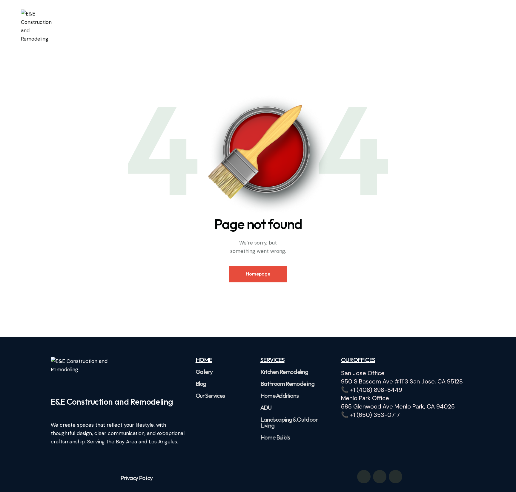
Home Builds (275, 437)
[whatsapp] (379, 476)
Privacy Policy (136, 478)
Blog (201, 384)
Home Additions (279, 396)
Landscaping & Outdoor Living (289, 422)
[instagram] (395, 476)
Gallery (204, 372)
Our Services (210, 396)
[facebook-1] (364, 476)
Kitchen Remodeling (284, 372)
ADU (265, 408)
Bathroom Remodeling (287, 384)
